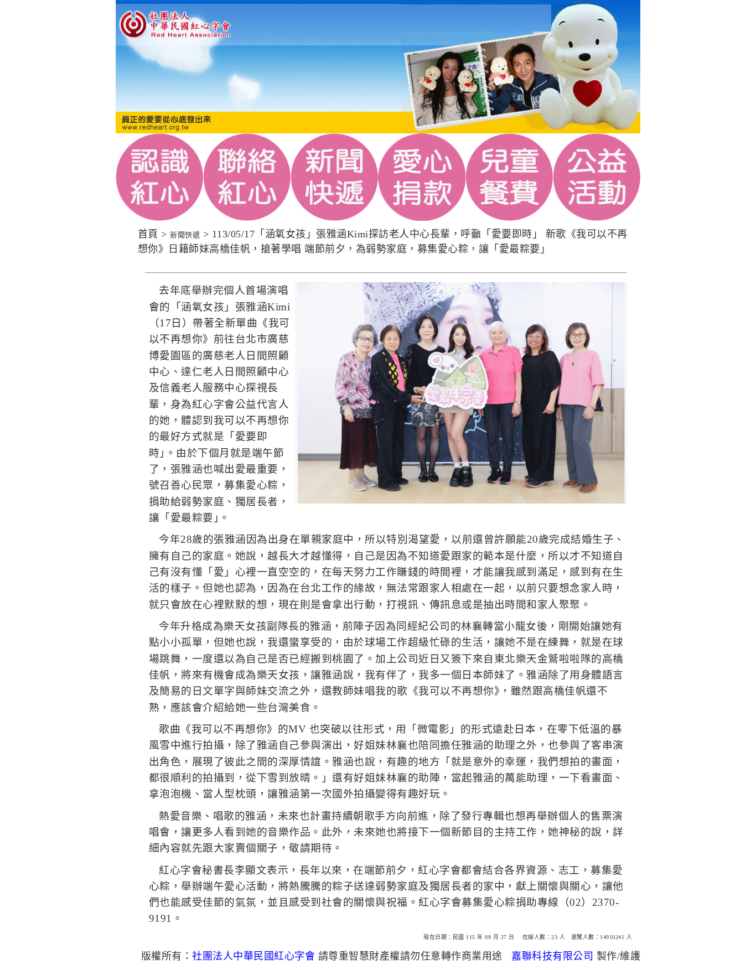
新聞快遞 (185, 235)
